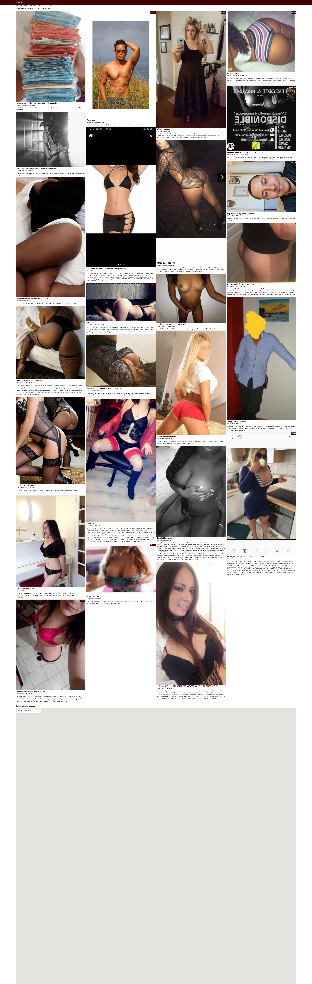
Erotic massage (93, 596)
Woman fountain (163, 129)
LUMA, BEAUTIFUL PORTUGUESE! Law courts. (246, 557)
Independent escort (21, 5)
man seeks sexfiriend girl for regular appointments (37, 168)
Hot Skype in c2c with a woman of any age (244, 284)
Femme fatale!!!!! (234, 74)
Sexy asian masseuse (25, 589)
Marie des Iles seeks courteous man (171, 324)
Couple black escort (165, 538)
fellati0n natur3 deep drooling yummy (32, 380)
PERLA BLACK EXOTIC (166, 263)
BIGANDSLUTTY (20, 2)
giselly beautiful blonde (166, 436)
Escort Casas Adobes (25, 485)
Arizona (41, 5)
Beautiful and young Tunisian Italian (31, 691)
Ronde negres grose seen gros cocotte (32, 298)
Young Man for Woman (236, 422)
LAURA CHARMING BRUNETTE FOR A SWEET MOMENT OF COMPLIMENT (187, 686)
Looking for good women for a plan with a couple (37, 103)
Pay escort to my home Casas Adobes (242, 214)
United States (33, 5)
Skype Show (92, 323)
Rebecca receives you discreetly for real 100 (245, 152)
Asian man (91, 120)
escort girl (91, 524)
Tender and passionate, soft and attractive (104, 388)
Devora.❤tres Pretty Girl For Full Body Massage (106, 269)
